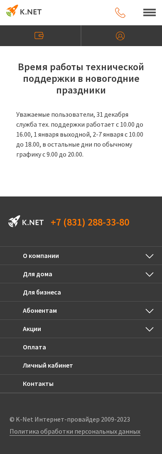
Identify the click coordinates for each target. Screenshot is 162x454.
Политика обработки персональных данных (75, 431)
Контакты (38, 383)
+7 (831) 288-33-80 (90, 222)
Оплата (40, 35)
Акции (32, 328)
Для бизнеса (42, 292)
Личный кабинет (121, 35)
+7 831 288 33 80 (120, 12)
